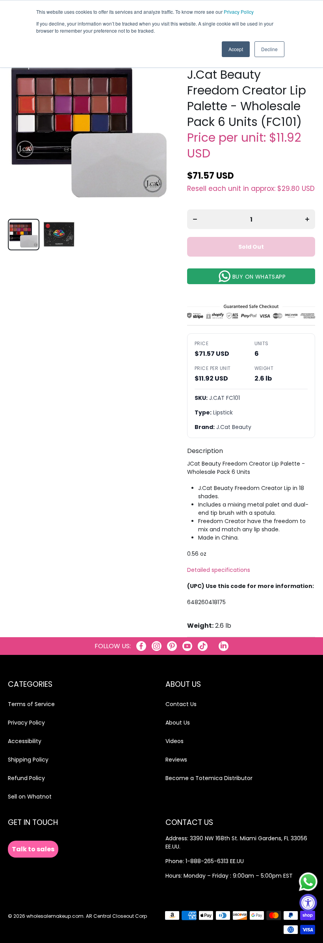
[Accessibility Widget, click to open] (308, 903)
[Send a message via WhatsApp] (308, 882)
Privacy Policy (239, 11)
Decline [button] (269, 49)
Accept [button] (235, 49)
